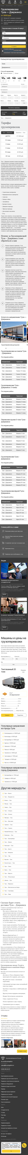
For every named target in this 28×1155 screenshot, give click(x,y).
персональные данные (14, 1144)
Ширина (9, 95)
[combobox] (10, 86)
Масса (2, 100)
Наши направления (5, 1102)
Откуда (3, 31)
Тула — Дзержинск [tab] (7, 132)
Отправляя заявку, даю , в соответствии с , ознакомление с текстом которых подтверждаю (14, 50)
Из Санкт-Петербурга (6, 1133)
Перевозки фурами (5, 1123)
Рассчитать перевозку (14, 107)
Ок (11, 1151)
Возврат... (23, 100)
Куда (3, 36)
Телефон (4, 40)
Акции (2, 1117)
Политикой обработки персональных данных (13, 51)
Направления (9, 5)
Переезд (3, 1089)
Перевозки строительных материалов (10, 1081)
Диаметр (23, 95)
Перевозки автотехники (6, 1094)
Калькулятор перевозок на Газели (9, 1128)
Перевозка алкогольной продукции (9, 1096)
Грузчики (16, 100)
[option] (14, 693)
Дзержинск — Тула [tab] (20, 132)
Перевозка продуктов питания (8, 1086)
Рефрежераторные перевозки (8, 1091)
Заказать (4, 595)
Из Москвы (3, 1136)
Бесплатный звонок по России (13, 1058)
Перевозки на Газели (6, 1125)
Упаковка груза (4, 1099)
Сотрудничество (5, 1110)
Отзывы (3, 1112)
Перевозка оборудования (7, 1083)
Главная (2, 5)
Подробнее (20, 715)
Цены (2, 1107)
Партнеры (3, 1115)
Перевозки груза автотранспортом (9, 1078)
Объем (9, 100)
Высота (16, 95)
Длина (2, 95)
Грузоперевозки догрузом (7, 1076)
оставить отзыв (22, 1051)
